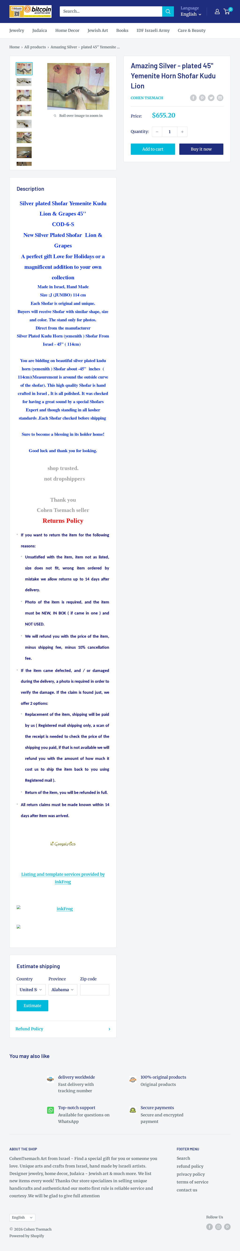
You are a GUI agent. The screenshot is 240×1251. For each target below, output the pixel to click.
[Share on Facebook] (193, 97)
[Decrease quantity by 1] (157, 132)
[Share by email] (220, 97)
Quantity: (140, 131)
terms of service (192, 1182)
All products (35, 47)
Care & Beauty (192, 30)
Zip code (88, 979)
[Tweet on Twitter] (211, 97)
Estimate (32, 1005)
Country (25, 979)
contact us (187, 1190)
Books (122, 30)
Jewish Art (98, 30)
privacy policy (191, 1174)
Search (183, 1158)
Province (57, 979)
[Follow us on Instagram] (218, 1226)
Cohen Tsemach (147, 98)
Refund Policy (29, 1028)
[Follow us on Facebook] (209, 1226)
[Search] (168, 11)
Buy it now (201, 149)
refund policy (190, 1166)
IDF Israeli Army (153, 30)
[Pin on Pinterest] (202, 97)
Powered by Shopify (26, 1236)
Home (14, 47)
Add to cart (152, 149)
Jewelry (16, 30)
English (18, 1217)
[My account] (217, 11)
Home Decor (67, 30)
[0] (227, 11)
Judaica (39, 30)
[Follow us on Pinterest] (227, 1226)
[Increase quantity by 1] (182, 132)
